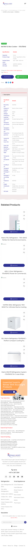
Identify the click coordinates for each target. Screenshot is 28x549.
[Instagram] (10, 476)
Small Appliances (13, 10)
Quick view (24, 218)
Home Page (4, 10)
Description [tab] (7, 94)
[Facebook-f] (6, 476)
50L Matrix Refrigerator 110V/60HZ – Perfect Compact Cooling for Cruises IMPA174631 (14, 341)
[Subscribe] (25, 522)
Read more (15, 231)
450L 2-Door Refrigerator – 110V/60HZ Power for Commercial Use (14, 273)
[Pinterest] (14, 476)
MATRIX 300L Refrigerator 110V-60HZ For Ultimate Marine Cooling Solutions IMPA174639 (14, 307)
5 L (7, 72)
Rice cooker (22, 10)
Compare (24, 215)
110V (5, 72)
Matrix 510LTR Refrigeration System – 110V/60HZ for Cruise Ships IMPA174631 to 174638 (14, 374)
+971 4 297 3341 (14, 473)
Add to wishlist (24, 212)
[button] (10, 392)
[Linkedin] (22, 476)
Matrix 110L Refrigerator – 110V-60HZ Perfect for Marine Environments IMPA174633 (14, 240)
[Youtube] (18, 476)
